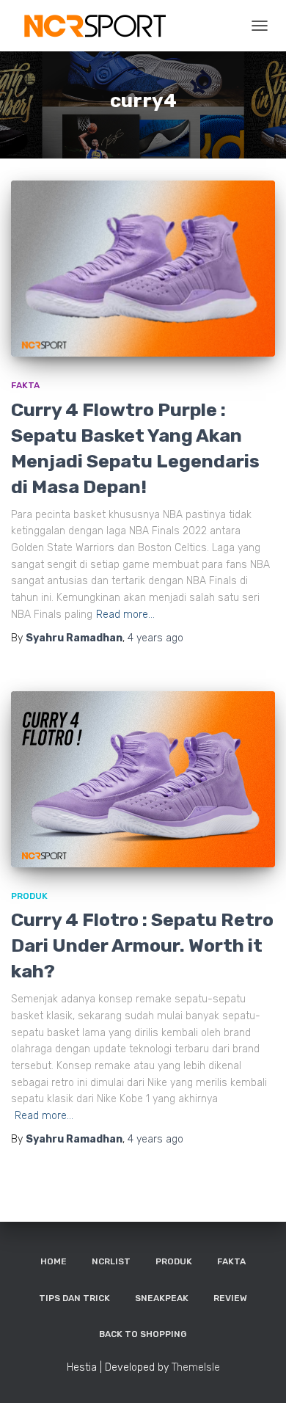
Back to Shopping (143, 1334)
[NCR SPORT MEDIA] (99, 25)
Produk (29, 896)
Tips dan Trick (74, 1298)
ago (155, 638)
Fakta (25, 385)
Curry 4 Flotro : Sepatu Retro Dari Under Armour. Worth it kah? (142, 945)
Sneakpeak (161, 1298)
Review (230, 1298)
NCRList (111, 1261)
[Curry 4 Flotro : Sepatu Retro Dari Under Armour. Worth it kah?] (143, 779)
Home (53, 1261)
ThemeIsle (196, 1367)
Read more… (125, 614)
